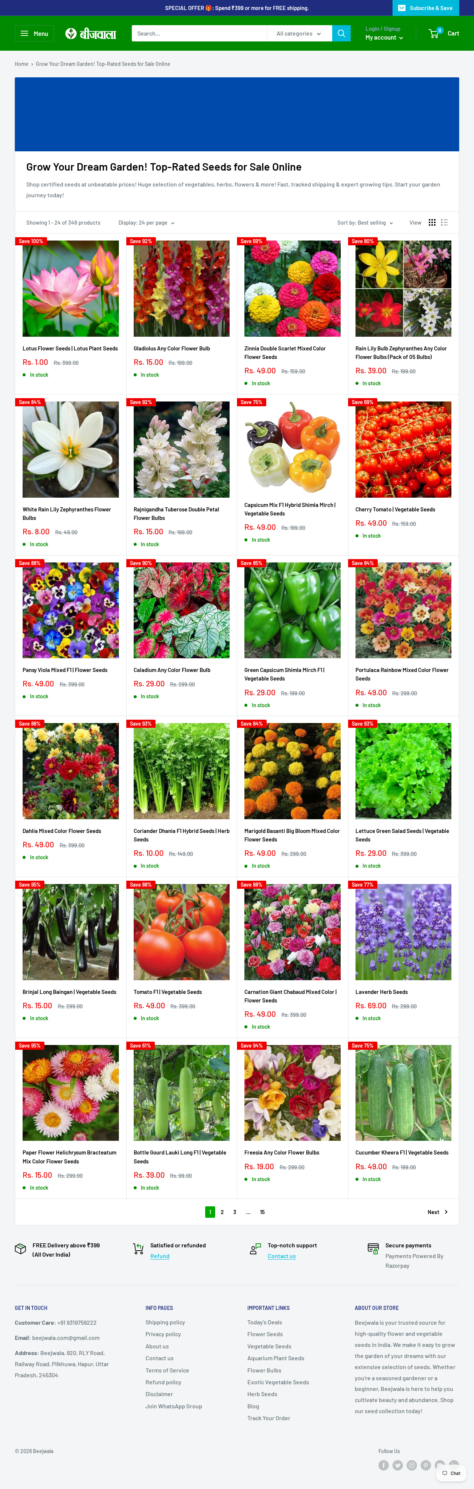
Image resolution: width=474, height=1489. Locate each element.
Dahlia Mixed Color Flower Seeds (62, 830)
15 (262, 1212)
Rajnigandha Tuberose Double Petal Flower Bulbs (176, 513)
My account (381, 37)
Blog (253, 1405)
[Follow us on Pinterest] (426, 1465)
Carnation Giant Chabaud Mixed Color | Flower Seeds (290, 996)
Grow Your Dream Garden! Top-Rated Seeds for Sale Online (103, 64)
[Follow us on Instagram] (412, 1465)
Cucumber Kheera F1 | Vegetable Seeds (402, 1152)
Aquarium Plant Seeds (275, 1357)
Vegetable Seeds (269, 1345)
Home (22, 64)
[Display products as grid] (432, 222)
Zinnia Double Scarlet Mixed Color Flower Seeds (285, 352)
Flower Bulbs (264, 1370)
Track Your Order (268, 1417)
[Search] (341, 33)
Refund (160, 1255)
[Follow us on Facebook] (383, 1465)
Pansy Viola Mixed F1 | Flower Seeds (65, 669)
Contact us (282, 1255)
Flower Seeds (265, 1333)
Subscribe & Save (431, 7)
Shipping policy (165, 1321)
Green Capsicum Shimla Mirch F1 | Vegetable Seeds (284, 674)
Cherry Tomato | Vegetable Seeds (395, 509)
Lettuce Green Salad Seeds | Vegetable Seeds (402, 835)
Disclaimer (159, 1393)
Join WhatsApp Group (174, 1405)
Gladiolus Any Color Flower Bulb (172, 348)
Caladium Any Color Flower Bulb (172, 669)
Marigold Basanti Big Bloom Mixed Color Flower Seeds (292, 835)
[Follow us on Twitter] (398, 1465)
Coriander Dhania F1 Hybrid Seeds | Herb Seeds (182, 835)
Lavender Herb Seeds (382, 991)
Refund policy (163, 1381)
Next (434, 1212)
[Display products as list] (444, 222)
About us (157, 1345)
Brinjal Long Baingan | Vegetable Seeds (69, 991)
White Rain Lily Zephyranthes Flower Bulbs (67, 513)
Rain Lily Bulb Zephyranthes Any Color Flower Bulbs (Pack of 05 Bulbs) (401, 352)
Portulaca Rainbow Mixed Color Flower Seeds (402, 674)
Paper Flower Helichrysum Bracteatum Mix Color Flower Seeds (69, 1156)
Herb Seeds (262, 1393)
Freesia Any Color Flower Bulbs (281, 1152)
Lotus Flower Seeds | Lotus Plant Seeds (70, 348)
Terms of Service (167, 1370)
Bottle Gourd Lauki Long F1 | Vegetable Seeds (180, 1156)
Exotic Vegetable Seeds (278, 1381)
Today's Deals (264, 1321)
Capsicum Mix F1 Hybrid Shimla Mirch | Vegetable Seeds (290, 509)
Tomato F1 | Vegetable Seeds (168, 991)
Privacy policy (163, 1333)
